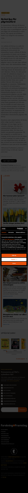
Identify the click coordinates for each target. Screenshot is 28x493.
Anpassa (13, 259)
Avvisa (14, 263)
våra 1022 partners (9, 239)
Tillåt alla (14, 255)
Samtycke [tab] (4, 232)
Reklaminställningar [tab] (20, 232)
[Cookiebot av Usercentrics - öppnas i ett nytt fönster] (17, 229)
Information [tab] (11, 232)
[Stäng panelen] (25, 228)
